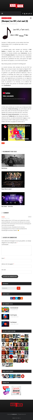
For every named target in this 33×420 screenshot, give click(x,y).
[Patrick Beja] (23, 358)
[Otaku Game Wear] (23, 377)
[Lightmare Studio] (26, 350)
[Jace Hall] (19, 346)
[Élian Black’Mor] (19, 341)
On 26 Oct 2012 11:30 (6, 24)
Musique (4, 18)
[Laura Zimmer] (15, 350)
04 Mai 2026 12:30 (14, 324)
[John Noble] (26, 346)
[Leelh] (23, 350)
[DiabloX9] (11, 341)
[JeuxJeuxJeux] (11, 377)
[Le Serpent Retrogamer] (15, 377)
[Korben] (7, 350)
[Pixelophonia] (26, 358)
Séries (9, 18)
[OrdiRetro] (19, 377)
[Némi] (7, 358)
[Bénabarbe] (19, 337)
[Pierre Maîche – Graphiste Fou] (3, 377)
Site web (4, 269)
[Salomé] (7, 362)
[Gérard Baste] (15, 346)
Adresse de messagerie (8, 264)
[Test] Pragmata (13, 315)
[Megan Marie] (19, 354)
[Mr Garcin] (26, 354)
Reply (29, 216)
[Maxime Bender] (15, 354)
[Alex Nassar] (7, 337)
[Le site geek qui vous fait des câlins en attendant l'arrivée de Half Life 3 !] (16, 8)
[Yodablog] (11, 366)
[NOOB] (15, 358)
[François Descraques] (3, 346)
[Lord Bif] (3, 354)
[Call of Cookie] (23, 337)
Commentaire (5, 244)
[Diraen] (15, 341)
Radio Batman (4, 168)
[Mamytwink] (7, 354)
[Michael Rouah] (23, 354)
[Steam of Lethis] (15, 362)
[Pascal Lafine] (19, 358)
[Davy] (7, 341)
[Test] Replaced (13, 322)
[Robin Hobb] (3, 362)
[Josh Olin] (3, 350)
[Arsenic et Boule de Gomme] (11, 337)
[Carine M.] (26, 337)
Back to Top (16, 418)
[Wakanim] (7, 366)
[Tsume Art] (3, 366)
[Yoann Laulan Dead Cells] (11, 350)
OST (3, 143)
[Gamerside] (7, 377)
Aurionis (3, 217)
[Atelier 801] (15, 337)
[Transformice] (26, 362)
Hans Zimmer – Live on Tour (7, 206)
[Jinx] (23, 346)
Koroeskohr (15, 24)
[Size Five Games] (11, 362)
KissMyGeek (14, 414)
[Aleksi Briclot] (3, 337)
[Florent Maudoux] (26, 341)
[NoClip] (11, 358)
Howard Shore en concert (7, 189)
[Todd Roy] (19, 362)
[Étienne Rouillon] (23, 341)
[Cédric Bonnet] (3, 341)
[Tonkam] (23, 362)
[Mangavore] (11, 354)
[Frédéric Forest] (7, 346)
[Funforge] (11, 346)
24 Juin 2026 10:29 (14, 316)
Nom (3, 258)
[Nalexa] (3, 358)
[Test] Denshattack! (14, 308)
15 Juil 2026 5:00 (14, 309)
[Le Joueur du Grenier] (19, 350)
